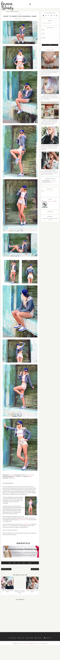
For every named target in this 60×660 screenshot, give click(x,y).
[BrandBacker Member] (45, 207)
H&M (22, 476)
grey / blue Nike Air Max (23, 519)
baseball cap (26, 524)
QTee (15, 476)
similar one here (29, 474)
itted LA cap (7, 525)
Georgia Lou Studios (37, 643)
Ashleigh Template (27, 643)
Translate (51, 182)
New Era (11, 474)
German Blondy (7, 6)
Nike (30, 476)
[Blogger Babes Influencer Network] (48, 201)
